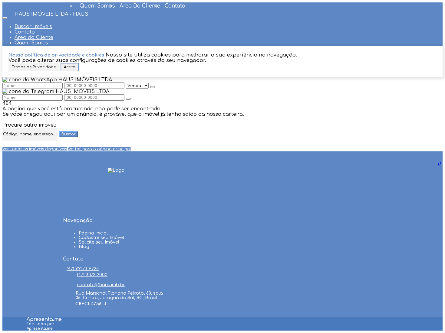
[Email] (116, 209)
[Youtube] (116, 197)
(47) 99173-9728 (83, 269)
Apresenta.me (44, 319)
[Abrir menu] (4, 16)
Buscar (68, 134)
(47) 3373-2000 (92, 275)
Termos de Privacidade (34, 67)
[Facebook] (116, 186)
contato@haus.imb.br (101, 285)
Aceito (69, 67)
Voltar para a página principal (99, 149)
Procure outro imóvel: (29, 125)
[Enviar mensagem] (152, 87)
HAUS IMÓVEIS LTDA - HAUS (51, 14)
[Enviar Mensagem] (128, 99)
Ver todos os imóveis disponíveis (34, 149)
